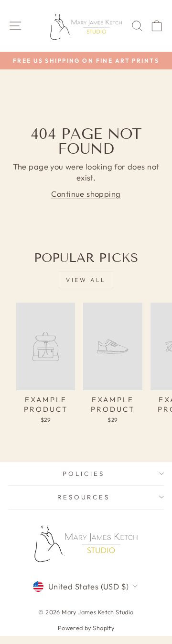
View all (86, 279)
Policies (84, 473)
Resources (83, 497)
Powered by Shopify (86, 628)
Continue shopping (85, 194)
